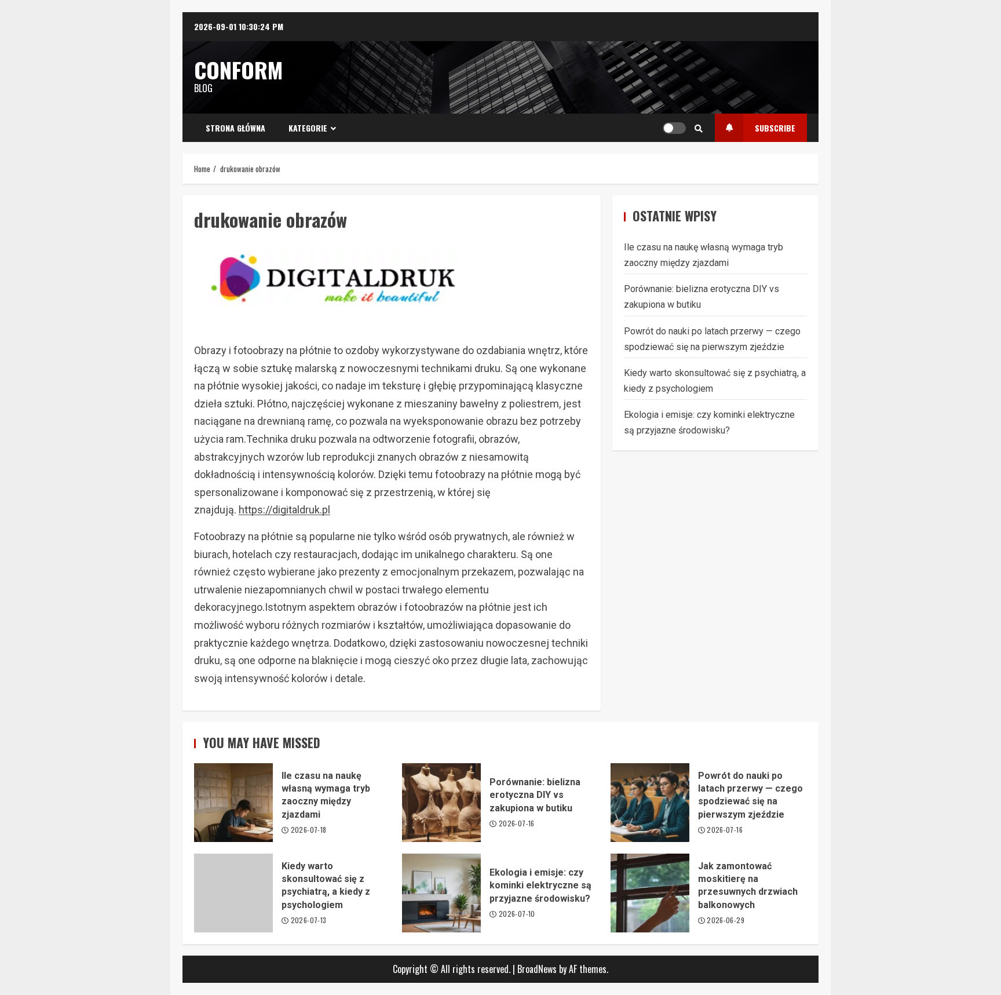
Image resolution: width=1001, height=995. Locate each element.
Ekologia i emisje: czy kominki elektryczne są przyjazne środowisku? (441, 893)
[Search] (699, 128)
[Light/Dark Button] (674, 128)
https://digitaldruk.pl (284, 510)
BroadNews (537, 969)
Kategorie (307, 128)
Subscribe (775, 128)
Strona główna (235, 128)
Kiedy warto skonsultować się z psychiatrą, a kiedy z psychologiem (233, 893)
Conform (238, 69)
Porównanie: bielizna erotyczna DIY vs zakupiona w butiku (441, 802)
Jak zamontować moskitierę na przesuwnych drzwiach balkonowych (650, 893)
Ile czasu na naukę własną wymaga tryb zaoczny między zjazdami (233, 802)
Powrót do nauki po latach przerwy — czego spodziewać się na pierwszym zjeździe (650, 802)
